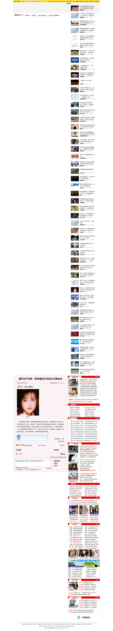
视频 (77, 1)
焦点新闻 (81, 600)
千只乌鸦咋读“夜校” (78, 425)
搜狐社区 (75, 580)
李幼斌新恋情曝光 (94, 517)
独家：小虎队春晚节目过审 (91, 527)
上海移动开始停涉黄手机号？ (91, 434)
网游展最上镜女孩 (73, 396)
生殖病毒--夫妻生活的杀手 (91, 486)
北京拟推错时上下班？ (79, 423)
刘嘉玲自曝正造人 (84, 521)
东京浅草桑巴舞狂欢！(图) (76, 537)
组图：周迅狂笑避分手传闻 (76, 527)
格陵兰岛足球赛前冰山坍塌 (86, 480)
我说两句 (97, 1)
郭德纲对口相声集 (77, 500)
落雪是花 (82, 393)
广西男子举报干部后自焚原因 (90, 425)
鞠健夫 (81, 379)
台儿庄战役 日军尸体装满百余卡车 (88, 446)
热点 (72, 436)
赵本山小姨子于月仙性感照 (90, 385)
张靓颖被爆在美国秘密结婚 (91, 386)
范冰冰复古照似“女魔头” (89, 590)
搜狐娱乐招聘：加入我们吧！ (92, 542)
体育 (53, 1)
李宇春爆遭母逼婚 (74, 519)
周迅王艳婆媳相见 (84, 519)
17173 (30, 1)
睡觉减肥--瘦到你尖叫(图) (76, 488)
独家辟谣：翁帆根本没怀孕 (91, 541)
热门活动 (71, 592)
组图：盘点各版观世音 (90, 532)
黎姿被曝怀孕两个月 (73, 557)
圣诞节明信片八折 (74, 521)
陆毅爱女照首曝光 (94, 519)
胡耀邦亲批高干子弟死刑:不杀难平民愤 (89, 455)
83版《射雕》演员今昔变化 (76, 539)
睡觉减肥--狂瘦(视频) (75, 407)
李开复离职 (88, 399)
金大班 (93, 451)
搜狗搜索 (20, 445)
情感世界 (81, 605)
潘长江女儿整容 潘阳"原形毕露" (87, 461)
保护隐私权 (61, 624)
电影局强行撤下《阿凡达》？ (91, 440)
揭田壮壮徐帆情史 (73, 515)
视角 (72, 425)
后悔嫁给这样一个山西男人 (90, 605)
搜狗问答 (73, 418)
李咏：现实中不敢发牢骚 (77, 546)
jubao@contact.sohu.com (62, 628)
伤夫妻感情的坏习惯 (74, 490)
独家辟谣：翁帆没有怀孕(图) (90, 379)
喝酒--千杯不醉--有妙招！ (91, 495)
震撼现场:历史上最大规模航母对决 (88, 457)
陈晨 (81, 392)
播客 (80, 1)
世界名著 (84, 502)
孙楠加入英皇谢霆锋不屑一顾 (89, 395)
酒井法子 (40, 421)
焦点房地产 (35, 1)
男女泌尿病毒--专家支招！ (76, 492)
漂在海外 (71, 610)
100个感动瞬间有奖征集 (75, 541)
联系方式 (55, 624)
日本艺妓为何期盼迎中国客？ (91, 438)
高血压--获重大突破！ (90, 412)
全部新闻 (84, 624)
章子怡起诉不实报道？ (79, 421)
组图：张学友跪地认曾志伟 (91, 528)
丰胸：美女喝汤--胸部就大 (91, 494)
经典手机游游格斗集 (86, 504)
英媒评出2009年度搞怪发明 (90, 602)
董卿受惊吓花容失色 (88, 582)
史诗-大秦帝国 (83, 451)
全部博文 (89, 624)
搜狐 (23, 1)
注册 (20, 469)
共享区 (71, 504)
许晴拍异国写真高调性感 (90, 584)
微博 (90, 1)
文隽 (81, 381)
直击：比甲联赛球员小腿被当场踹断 (88, 479)
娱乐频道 (27, 15)
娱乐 (57, 1)
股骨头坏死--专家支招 (90, 416)
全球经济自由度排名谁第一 (90, 429)
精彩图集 (71, 594)
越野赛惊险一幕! (73, 481)
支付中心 (35, 624)
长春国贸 (82, 386)
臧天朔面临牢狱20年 (85, 468)
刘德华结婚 (89, 401)
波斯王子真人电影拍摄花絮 (76, 544)
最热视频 (75, 443)
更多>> (97, 376)
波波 (81, 395)
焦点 (72, 423)
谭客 (81, 388)
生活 (72, 427)
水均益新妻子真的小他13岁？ (91, 421)
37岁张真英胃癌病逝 (73, 462)
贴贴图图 (81, 602)
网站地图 (79, 624)
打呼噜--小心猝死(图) (75, 409)
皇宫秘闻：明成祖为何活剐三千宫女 (88, 453)
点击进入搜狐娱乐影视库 (75, 542)
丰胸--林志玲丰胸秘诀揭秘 (76, 486)
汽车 (68, 1)
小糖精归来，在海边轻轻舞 (90, 607)
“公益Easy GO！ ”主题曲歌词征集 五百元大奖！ (85, 592)
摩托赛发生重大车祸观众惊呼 (92, 537)
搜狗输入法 (29, 624)
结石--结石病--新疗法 (75, 412)
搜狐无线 (75, 498)
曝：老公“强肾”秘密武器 (75, 495)
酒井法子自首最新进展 (54, 15)
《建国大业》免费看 (85, 465)
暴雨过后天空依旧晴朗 (87, 612)
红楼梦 (95, 500)
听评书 (71, 500)
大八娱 (81, 385)
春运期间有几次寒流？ (79, 427)
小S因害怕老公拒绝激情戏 (91, 393)
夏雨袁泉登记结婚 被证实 (86, 466)
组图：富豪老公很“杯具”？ (76, 534)
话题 (72, 434)
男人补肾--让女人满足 (90, 407)
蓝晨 (81, 390)
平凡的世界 (89, 502)
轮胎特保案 (94, 399)
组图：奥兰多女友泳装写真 (91, 530)
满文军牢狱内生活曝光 (92, 546)
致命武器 (89, 451)
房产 (71, 1)
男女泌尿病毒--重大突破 (90, 409)
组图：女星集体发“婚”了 (90, 534)
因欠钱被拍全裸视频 (73, 387)
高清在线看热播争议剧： (86, 450)
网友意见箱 (86, 617)
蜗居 (93, 450)
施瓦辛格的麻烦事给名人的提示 (89, 390)
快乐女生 (84, 401)
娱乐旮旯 (81, 604)
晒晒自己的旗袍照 (78, 612)
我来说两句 (53, 383)
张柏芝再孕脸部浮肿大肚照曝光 (89, 392)
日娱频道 (34, 15)
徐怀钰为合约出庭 (84, 557)
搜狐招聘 (40, 624)
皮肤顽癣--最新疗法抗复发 (91, 488)
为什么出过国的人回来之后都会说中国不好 (84, 610)
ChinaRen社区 (75, 598)
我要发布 (62, 454)
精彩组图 (81, 588)
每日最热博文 (77, 399)
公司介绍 (74, 624)
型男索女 (81, 607)
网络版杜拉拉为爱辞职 (90, 539)
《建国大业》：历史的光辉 (90, 586)
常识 (72, 429)
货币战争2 (94, 502)
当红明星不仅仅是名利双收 (90, 604)
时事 (72, 438)
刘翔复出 (83, 399)
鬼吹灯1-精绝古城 (77, 502)
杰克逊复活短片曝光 (73, 471)
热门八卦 (81, 582)
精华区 (55, 463)
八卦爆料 (81, 584)
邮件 (83, 1)
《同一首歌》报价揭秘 (77, 548)
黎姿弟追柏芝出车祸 (94, 557)
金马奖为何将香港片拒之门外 (89, 381)
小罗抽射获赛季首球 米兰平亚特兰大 (88, 473)
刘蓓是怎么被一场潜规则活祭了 (89, 388)
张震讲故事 (91, 500)
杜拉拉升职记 (85, 500)
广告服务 (45, 624)
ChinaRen (26, 1)
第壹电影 (81, 586)
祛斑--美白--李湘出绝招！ (91, 492)
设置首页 (24, 624)
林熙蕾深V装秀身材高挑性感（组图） (82, 594)
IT (65, 1)
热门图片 (81, 590)
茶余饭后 (75, 524)
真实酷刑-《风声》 (73, 453)
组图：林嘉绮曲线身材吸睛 (76, 528)
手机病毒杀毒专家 (77, 504)
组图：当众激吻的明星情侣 (76, 532)
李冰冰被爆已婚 (84, 515)
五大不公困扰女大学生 (79, 434)
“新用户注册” (33, 469)
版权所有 (72, 626)
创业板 (74, 401)
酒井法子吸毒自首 (42, 15)
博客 (87, 1)
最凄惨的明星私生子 (73, 590)
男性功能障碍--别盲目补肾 (91, 490)
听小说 (71, 502)
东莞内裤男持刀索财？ (79, 438)
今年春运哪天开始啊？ (79, 440)
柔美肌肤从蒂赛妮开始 (75, 414)
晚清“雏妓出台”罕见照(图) (91, 535)
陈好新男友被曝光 (94, 521)
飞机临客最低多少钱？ (79, 429)
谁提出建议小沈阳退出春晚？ (91, 432)
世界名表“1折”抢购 (74, 411)
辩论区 (55, 465)
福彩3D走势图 (95, 504)
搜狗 (39, 1)
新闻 (72, 432)
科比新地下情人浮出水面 (86, 477)
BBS (93, 1)
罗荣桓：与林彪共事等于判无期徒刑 (88, 448)
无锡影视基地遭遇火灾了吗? (91, 423)
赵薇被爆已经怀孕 (74, 517)
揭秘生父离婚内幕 (94, 515)
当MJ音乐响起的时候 (92, 548)
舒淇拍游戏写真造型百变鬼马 (92, 544)
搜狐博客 (75, 377)
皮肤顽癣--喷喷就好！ (90, 411)
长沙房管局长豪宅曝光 (79, 432)
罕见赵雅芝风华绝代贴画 (90, 588)
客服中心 (50, 624)
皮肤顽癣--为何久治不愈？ (76, 494)
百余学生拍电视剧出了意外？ (91, 427)
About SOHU (68, 624)
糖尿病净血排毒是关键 (75, 416)
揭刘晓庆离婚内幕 (84, 517)
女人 (74, 1)
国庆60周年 (79, 401)
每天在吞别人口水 (73, 607)
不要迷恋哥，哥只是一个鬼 (90, 600)
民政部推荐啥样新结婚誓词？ (91, 436)
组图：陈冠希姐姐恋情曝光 (76, 530)
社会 (72, 440)
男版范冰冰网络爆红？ (79, 436)
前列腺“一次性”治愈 (89, 414)
